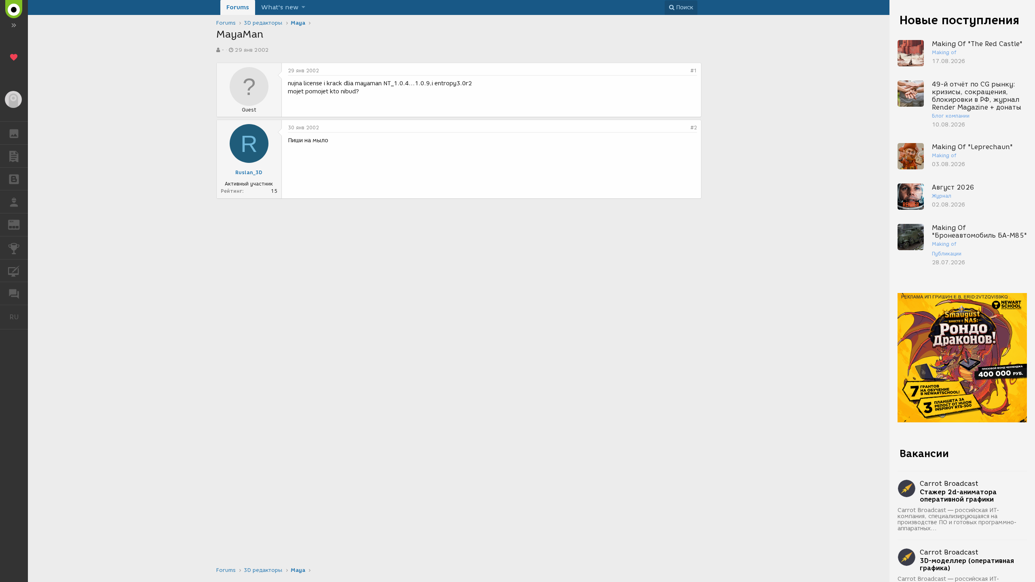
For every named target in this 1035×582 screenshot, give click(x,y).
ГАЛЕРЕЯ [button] (14, 133)
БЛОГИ (14, 179)
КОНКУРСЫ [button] (14, 247)
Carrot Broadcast (949, 483)
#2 (694, 127)
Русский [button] (18, 317)
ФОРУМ (14, 293)
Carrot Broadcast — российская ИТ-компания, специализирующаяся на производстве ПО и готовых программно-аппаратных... (957, 519)
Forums (237, 7)
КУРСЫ (14, 270)
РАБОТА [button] (14, 201)
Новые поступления (959, 20)
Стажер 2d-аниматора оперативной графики (958, 496)
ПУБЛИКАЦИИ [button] (14, 156)
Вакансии (924, 453)
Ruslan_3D (248, 172)
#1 (694, 70)
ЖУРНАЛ (19, 224)
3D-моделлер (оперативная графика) (967, 564)
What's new (279, 7)
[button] (303, 7)
